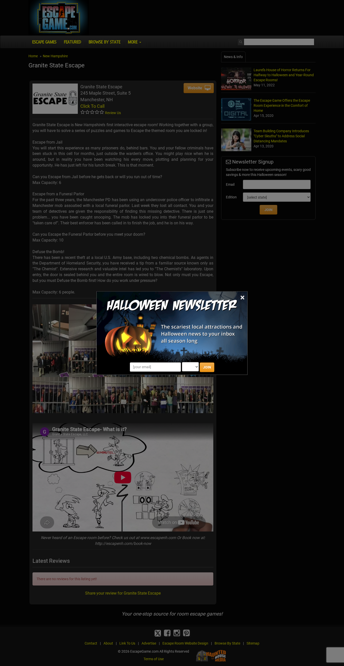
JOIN (207, 367)
